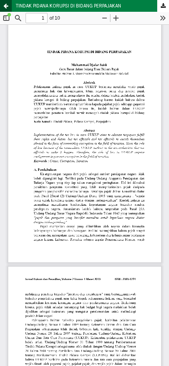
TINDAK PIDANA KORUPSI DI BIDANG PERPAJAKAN (68, 6)
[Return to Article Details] (6, 6)
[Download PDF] (163, 6)
